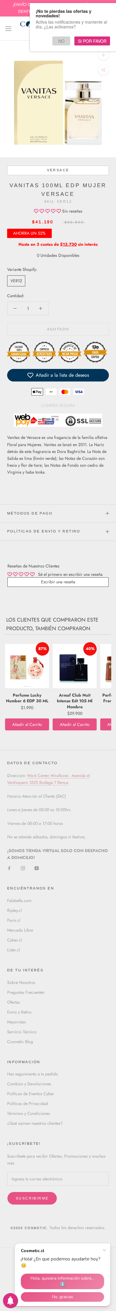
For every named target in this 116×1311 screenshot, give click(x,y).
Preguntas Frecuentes (25, 992)
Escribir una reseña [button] (58, 582)
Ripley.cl (14, 910)
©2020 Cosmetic (28, 1228)
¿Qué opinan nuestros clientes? (35, 1123)
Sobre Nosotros (21, 982)
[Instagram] (23, 867)
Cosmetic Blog (20, 1042)
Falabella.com (19, 900)
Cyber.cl (14, 940)
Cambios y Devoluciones (29, 1084)
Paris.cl (13, 920)
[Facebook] (9, 867)
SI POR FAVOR (92, 41)
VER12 (16, 281)
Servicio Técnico (22, 1032)
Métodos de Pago (29, 513)
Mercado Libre (20, 930)
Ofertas (13, 1002)
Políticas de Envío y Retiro (43, 531)
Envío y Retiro (19, 1012)
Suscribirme (32, 1198)
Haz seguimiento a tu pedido (32, 1074)
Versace (58, 170)
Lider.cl (13, 950)
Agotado (58, 329)
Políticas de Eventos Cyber (30, 1094)
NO (61, 41)
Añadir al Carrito (27, 724)
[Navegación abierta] (8, 28)
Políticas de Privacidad (27, 1104)
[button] (48, 211)
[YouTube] (37, 867)
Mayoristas (16, 1022)
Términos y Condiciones (28, 1113)
